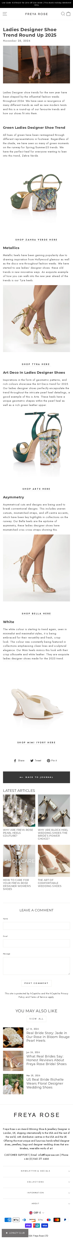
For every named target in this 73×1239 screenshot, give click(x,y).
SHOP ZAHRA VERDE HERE (36, 239)
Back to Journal (39, 777)
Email (5, 936)
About (36, 1203)
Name (5, 919)
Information (35, 1193)
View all (36, 1018)
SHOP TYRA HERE (36, 364)
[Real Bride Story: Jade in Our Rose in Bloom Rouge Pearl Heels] (13, 1037)
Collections (35, 1182)
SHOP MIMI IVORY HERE (36, 742)
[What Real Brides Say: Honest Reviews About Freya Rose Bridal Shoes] (13, 1061)
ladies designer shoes (22, 388)
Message (6, 954)
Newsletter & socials (35, 1171)
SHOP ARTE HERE (36, 488)
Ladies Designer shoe (16, 92)
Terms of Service (38, 997)
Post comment (36, 983)
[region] (36, 4)
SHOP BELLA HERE (36, 613)
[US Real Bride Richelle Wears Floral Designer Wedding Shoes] (13, 1084)
